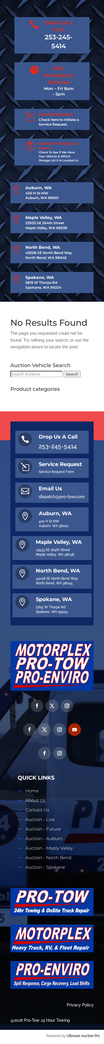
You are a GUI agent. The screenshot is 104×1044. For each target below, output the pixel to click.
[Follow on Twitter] (52, 705)
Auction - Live (40, 819)
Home (32, 790)
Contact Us (37, 810)
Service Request (56, 114)
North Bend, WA (42, 247)
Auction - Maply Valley (49, 848)
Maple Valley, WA (43, 217)
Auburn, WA (38, 187)
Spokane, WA (39, 277)
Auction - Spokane (45, 867)
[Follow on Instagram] (67, 705)
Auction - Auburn (44, 838)
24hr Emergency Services (58, 75)
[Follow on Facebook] (37, 705)
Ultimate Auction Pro (83, 1036)
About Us (35, 800)
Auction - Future (43, 829)
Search (72, 374)
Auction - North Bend (48, 857)
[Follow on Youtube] (74, 729)
